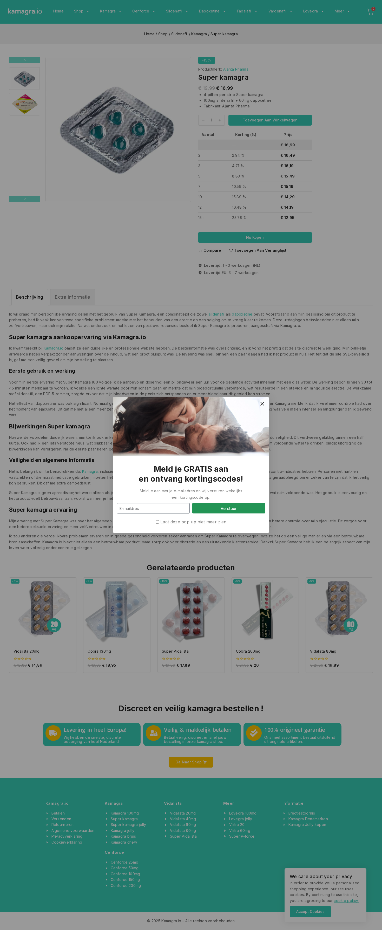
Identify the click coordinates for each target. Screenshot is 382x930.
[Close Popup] (262, 404)
